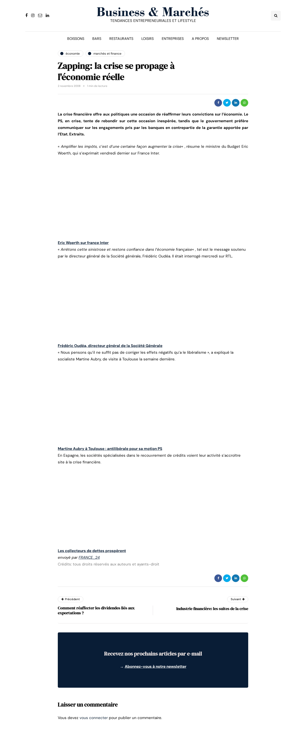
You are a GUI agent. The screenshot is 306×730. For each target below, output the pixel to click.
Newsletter (228, 38)
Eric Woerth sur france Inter (83, 242)
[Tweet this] (227, 103)
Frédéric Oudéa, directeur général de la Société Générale (110, 345)
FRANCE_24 (89, 557)
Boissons (75, 38)
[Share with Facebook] (218, 103)
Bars (96, 38)
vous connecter (94, 717)
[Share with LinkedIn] (235, 103)
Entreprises (173, 38)
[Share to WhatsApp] (244, 103)
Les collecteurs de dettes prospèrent (92, 550)
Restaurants (121, 38)
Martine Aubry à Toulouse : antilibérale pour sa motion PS (110, 448)
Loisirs (147, 38)
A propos (200, 38)
